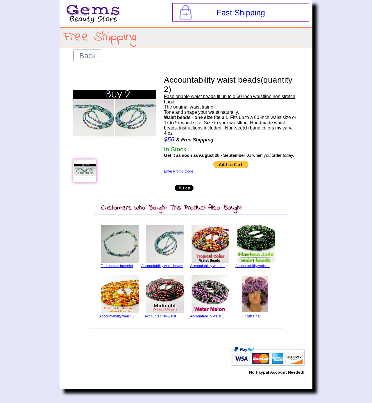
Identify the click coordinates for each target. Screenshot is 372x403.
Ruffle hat (252, 316)
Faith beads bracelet (117, 266)
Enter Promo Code (178, 171)
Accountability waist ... (207, 266)
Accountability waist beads (162, 266)
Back (87, 56)
